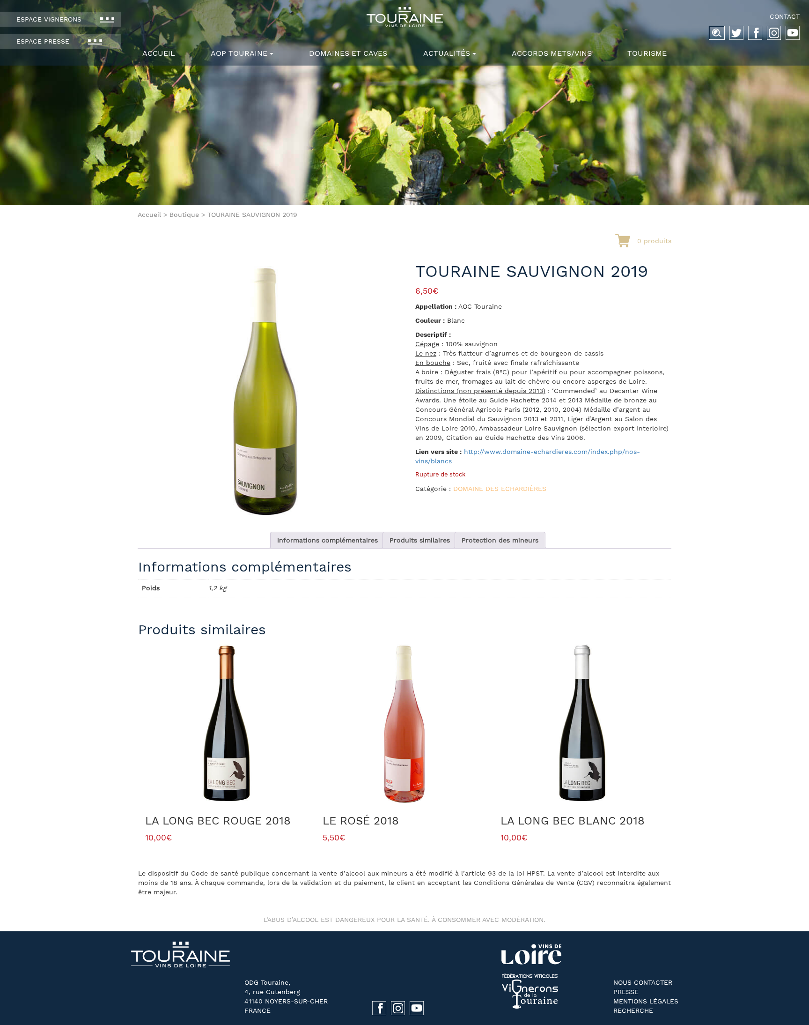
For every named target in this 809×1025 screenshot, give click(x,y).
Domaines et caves (348, 53)
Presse (626, 991)
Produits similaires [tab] (420, 540)
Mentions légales (645, 1001)
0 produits (654, 241)
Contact (785, 16)
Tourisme (647, 53)
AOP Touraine (239, 53)
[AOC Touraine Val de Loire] (404, 17)
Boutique (184, 214)
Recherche (633, 1010)
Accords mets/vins (552, 53)
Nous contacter (642, 982)
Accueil (158, 53)
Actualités (446, 53)
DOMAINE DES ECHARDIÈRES (499, 488)
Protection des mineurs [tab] (500, 540)
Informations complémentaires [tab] (327, 540)
